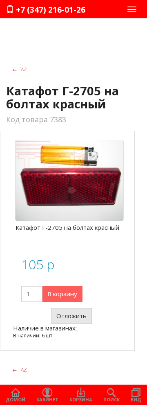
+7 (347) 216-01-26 (49, 9)
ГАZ (19, 69)
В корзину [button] (62, 294)
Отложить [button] (71, 316)
